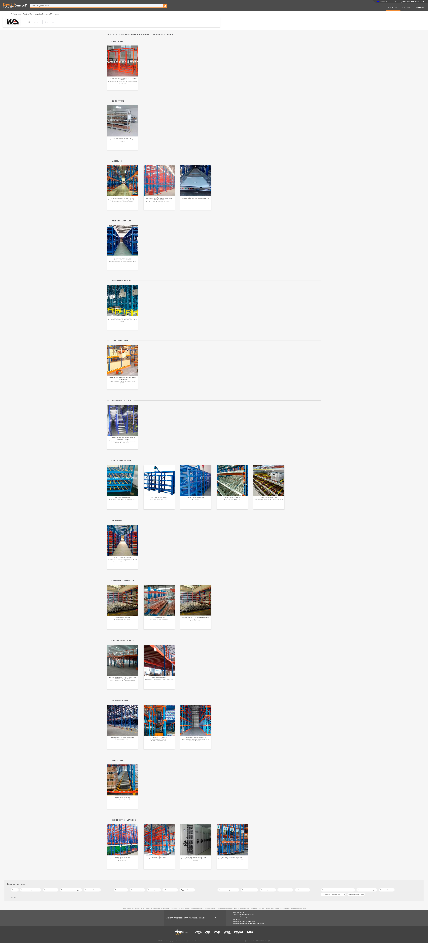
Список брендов (238, 912)
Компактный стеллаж (285, 890)
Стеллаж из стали (121, 890)
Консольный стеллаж (386, 890)
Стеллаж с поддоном (137, 890)
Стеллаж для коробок (268, 890)
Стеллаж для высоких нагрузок (71, 890)
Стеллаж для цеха (154, 890)
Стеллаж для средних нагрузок (228, 890)
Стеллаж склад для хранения (30, 890)
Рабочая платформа (170, 890)
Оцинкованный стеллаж (356, 894)
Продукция (392, 7)
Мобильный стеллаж (302, 890)
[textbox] (96, 6)
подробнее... (14, 897)
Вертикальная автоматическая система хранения (338, 890)
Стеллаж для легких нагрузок (367, 890)
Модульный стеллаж (187, 890)
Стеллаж (14, 890)
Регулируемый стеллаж (92, 890)
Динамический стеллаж (249, 890)
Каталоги (406, 7)
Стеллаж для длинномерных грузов (333, 894)
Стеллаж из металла (50, 890)
